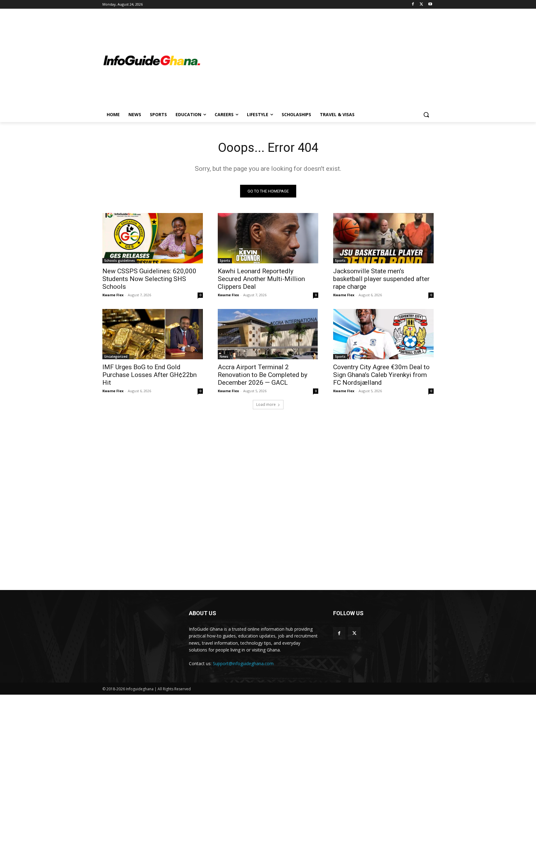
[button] (426, 114)
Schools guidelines (119, 260)
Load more (266, 404)
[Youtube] (430, 4)
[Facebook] (413, 4)
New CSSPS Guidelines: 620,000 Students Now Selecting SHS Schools (149, 278)
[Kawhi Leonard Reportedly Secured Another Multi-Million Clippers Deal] (268, 238)
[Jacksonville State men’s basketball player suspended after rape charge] (383, 238)
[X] (421, 4)
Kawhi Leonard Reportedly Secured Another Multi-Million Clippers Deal (261, 278)
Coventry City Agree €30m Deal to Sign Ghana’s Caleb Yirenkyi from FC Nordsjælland (381, 374)
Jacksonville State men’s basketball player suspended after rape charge (381, 278)
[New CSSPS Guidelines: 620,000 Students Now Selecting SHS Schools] (152, 238)
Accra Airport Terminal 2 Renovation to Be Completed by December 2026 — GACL (262, 374)
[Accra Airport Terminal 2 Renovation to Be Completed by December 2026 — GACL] (268, 334)
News (224, 356)
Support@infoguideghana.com (243, 663)
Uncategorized (115, 356)
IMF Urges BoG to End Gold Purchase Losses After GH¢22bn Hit (149, 374)
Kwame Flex (112, 295)
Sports (225, 260)
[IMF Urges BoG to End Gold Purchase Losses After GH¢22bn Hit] (152, 334)
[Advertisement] (318, 60)
